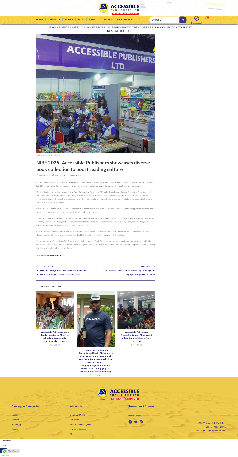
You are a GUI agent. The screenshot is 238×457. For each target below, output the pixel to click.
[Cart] (206, 19)
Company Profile (77, 415)
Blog (72, 434)
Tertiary (15, 429)
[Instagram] (141, 422)
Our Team (74, 420)
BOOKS (69, 19)
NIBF (61, 255)
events (64, 27)
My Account (196, 23)
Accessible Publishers (50, 255)
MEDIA (93, 19)
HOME (39, 19)
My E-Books (124, 19)
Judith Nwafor (44, 175)
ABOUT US (54, 19)
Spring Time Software (217, 430)
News (52, 27)
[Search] (182, 19)
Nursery (15, 415)
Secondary (16, 424)
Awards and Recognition (81, 424)
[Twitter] (135, 422)
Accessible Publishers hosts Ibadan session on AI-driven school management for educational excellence (55, 336)
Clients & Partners (78, 429)
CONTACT (107, 19)
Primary (15, 420)
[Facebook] (130, 422)
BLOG (81, 19)
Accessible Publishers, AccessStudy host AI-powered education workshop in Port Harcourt (136, 336)
